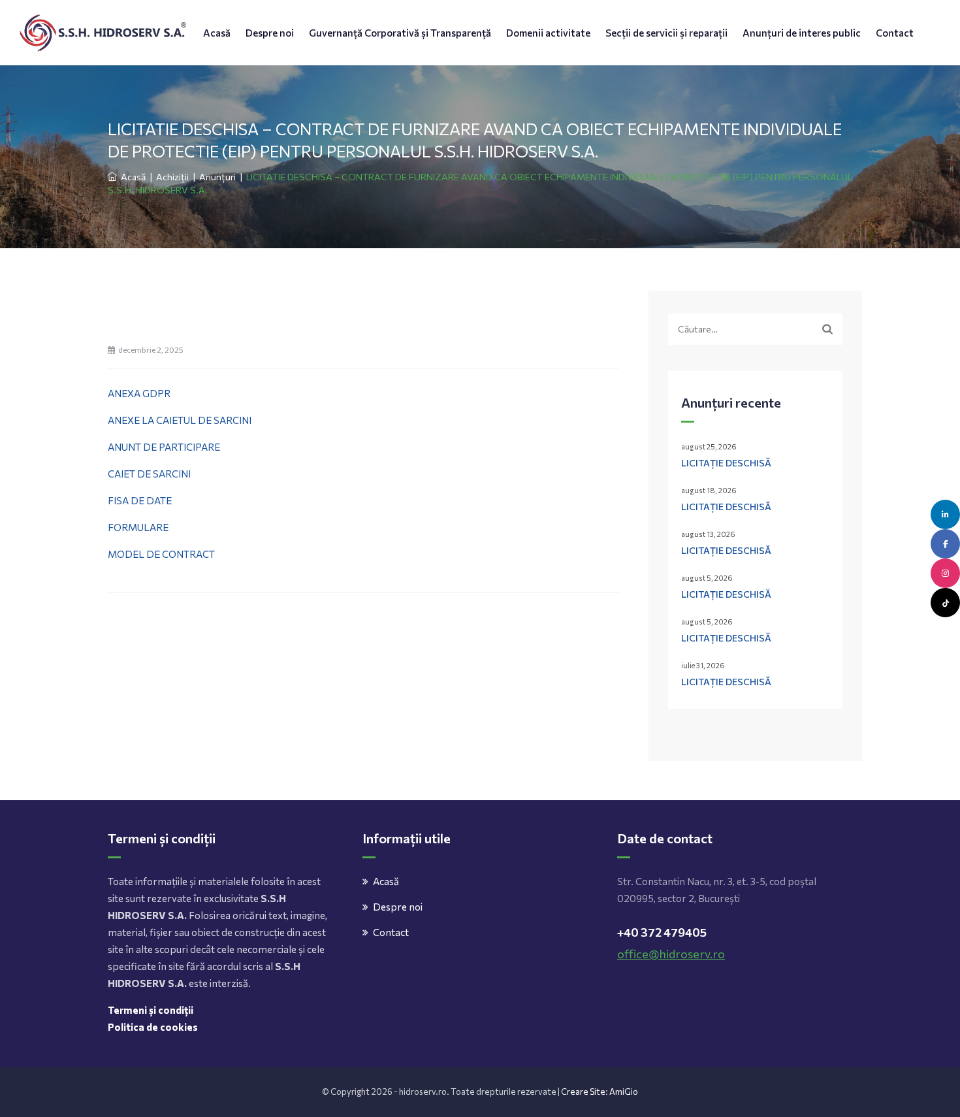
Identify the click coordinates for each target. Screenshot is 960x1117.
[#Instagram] (945, 573)
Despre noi (270, 33)
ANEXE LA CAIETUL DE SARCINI (179, 420)
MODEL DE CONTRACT (161, 554)
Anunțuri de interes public (802, 33)
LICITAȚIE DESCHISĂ (726, 462)
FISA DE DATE (140, 500)
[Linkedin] (945, 514)
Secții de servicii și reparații (666, 33)
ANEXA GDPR (139, 393)
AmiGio (623, 1091)
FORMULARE (138, 527)
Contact (895, 33)
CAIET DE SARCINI (149, 473)
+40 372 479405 (662, 932)
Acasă (217, 33)
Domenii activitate (548, 33)
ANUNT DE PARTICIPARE (164, 447)
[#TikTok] (945, 602)
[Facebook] (945, 543)
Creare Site (583, 1091)
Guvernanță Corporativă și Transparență (400, 33)
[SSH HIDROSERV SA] (103, 32)
